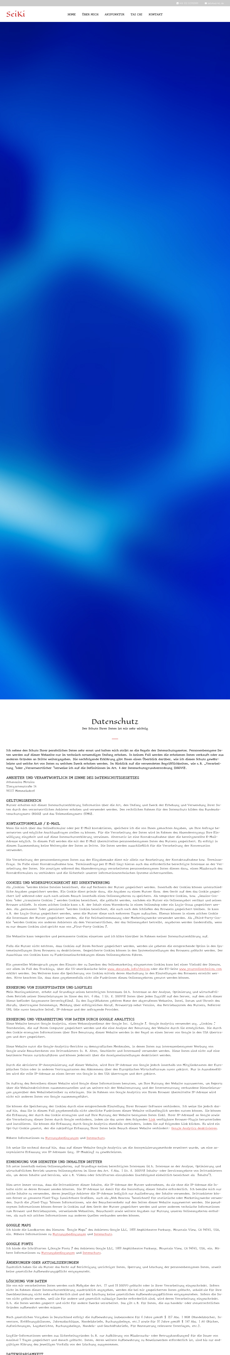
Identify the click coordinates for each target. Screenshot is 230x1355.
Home (71, 14)
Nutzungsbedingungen (62, 1137)
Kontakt (156, 14)
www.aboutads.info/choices (128, 968)
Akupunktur (114, 14)
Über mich (90, 14)
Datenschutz (96, 1137)
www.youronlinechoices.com (200, 968)
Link (152, 1119)
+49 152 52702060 (188, 3)
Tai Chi (136, 14)
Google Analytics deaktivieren (194, 1128)
